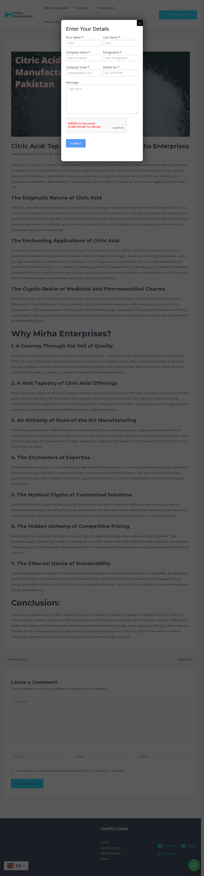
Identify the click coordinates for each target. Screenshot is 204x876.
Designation (112, 52)
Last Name (111, 37)
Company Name (78, 52)
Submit (75, 143)
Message (72, 82)
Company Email (77, 67)
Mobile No (111, 67)
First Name (74, 37)
